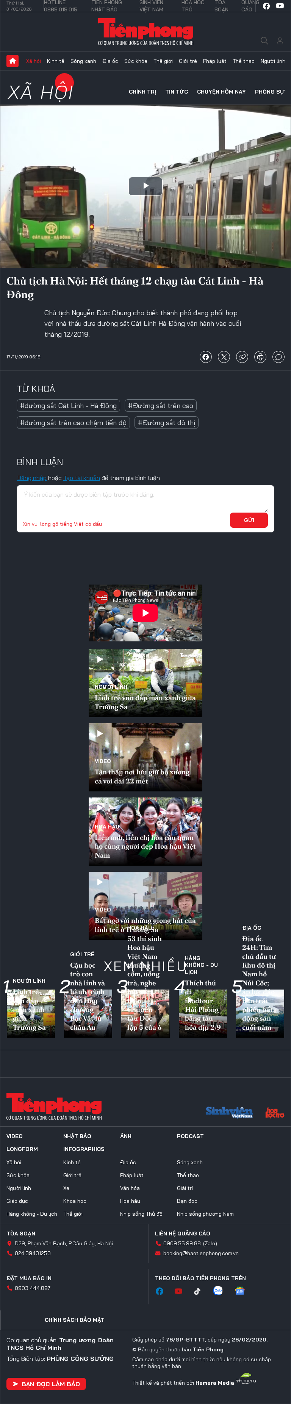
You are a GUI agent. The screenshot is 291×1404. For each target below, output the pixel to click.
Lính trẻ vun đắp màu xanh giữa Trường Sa (145, 702)
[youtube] (280, 6)
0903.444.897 (32, 1288)
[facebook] (266, 6)
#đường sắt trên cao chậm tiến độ (73, 422)
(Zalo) (210, 1243)
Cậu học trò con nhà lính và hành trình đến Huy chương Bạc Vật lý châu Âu (87, 996)
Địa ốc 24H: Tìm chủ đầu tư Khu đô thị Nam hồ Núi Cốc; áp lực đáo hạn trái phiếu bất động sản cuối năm (259, 983)
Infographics (84, 1149)
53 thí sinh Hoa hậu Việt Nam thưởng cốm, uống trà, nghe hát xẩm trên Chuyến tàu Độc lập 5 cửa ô (144, 983)
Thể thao (244, 61)
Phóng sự (270, 91)
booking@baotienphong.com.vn (201, 1253)
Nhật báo (77, 1136)
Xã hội (33, 61)
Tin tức (176, 91)
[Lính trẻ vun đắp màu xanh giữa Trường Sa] (145, 683)
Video (103, 761)
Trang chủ (12, 61)
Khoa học (74, 1201)
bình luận (278, 357)
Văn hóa (130, 1188)
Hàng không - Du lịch (201, 965)
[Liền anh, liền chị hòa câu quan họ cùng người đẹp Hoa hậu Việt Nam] (145, 831)
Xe (66, 1188)
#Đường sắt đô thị (166, 422)
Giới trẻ (188, 61)
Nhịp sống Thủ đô (141, 1213)
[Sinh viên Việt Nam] (229, 1113)
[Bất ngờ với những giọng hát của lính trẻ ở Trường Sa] (145, 906)
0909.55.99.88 (182, 1243)
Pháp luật (215, 61)
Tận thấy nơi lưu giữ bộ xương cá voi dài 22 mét (142, 776)
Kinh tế (55, 61)
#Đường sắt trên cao (160, 405)
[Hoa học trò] (275, 1113)
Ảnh (125, 1136)
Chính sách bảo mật (75, 1319)
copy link (242, 357)
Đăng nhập (32, 478)
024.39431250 (33, 1253)
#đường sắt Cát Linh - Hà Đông (68, 405)
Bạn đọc (187, 1201)
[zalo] (222, 1291)
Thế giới (163, 61)
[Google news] (243, 1291)
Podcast (190, 1136)
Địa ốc (110, 61)
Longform (22, 1149)
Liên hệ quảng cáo (182, 1233)
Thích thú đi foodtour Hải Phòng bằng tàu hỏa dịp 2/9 (203, 1005)
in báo (260, 357)
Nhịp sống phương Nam (205, 1213)
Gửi (249, 520)
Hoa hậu (107, 826)
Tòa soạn (20, 1233)
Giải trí (185, 1188)
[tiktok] (201, 1291)
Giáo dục (17, 1201)
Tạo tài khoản (81, 478)
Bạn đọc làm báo (51, 1384)
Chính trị (142, 91)
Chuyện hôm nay (221, 91)
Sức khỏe (135, 61)
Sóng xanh (83, 61)
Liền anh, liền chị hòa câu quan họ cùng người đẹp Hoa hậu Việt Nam (145, 846)
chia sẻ (206, 357)
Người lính (273, 61)
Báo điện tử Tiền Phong (145, 31)
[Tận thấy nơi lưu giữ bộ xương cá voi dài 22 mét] (145, 757)
